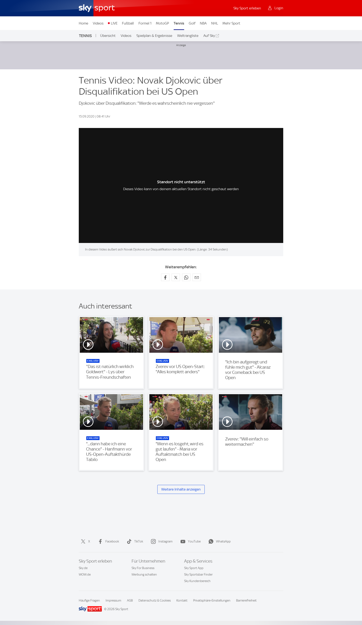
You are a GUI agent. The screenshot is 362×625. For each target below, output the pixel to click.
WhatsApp (223, 541)
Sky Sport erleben (247, 8)
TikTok (138, 541)
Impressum (113, 600)
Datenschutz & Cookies (154, 600)
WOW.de (85, 574)
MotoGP (162, 23)
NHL (214, 23)
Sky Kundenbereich (197, 581)
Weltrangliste (187, 36)
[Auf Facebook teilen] (165, 277)
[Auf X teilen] (176, 277)
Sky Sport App (193, 568)
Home (83, 23)
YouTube (194, 541)
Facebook (112, 541)
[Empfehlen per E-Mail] (197, 277)
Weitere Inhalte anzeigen (181, 489)
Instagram (165, 541)
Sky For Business (143, 568)
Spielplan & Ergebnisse (154, 36)
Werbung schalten (144, 574)
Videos (98, 23)
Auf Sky (209, 36)
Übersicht (108, 36)
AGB (130, 600)
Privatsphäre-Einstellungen (211, 600)
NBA (203, 23)
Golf (192, 23)
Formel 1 (144, 23)
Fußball (128, 23)
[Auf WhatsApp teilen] (186, 277)
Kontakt (181, 600)
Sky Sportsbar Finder (198, 574)
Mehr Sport (231, 23)
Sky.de (83, 568)
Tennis (179, 23)
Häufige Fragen (89, 600)
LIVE (114, 23)
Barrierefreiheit (246, 600)
